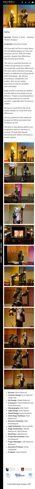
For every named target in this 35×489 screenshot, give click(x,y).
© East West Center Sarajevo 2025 (19, 484)
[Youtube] (32, 2)
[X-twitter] (25, 2)
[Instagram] (29, 2)
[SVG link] (9, 3)
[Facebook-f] (22, 2)
